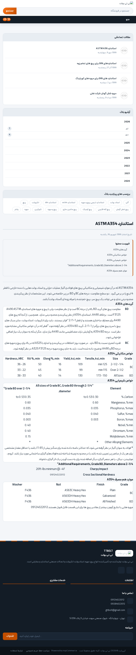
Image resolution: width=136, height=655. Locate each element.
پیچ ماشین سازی (70, 209)
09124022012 (117, 600)
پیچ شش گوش (122, 209)
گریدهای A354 (120, 249)
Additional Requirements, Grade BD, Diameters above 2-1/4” (97, 265)
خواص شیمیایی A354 (117, 260)
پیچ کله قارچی (104, 209)
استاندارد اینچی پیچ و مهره (92, 202)
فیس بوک (129, 570)
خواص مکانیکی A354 (117, 255)
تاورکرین (38, 209)
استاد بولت (115, 202)
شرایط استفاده (16, 650)
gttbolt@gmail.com (115, 610)
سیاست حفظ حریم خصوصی (38, 650)
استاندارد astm (68, 202)
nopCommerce (70, 650)
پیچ (24, 202)
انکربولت (35, 202)
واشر (16, 209)
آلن (127, 202)
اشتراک (10, 636)
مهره (26, 209)
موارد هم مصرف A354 (117, 271)
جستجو (10, 11)
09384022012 (118, 604)
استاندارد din (50, 202)
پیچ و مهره (52, 209)
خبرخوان (121, 570)
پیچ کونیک (87, 209)
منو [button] (127, 19)
